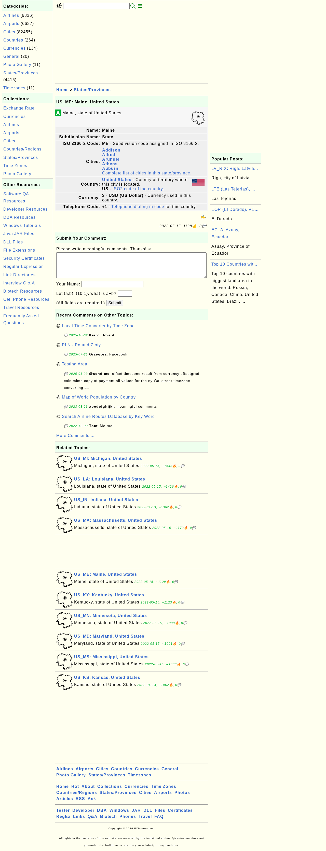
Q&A (93, 816)
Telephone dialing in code (137, 206)
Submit (114, 303)
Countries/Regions (22, 149)
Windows (119, 810)
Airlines (11, 15)
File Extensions (19, 250)
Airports (11, 23)
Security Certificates (24, 258)
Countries (13, 40)
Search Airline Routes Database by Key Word (108, 416)
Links (79, 816)
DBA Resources (19, 217)
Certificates (180, 810)
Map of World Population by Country (99, 397)
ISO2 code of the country (138, 189)
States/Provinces (20, 73)
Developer (83, 810)
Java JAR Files (18, 233)
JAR (136, 810)
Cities (9, 32)
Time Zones (15, 165)
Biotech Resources (22, 291)
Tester (63, 810)
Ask (92, 799)
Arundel (110, 159)
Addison (111, 150)
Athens (110, 164)
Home (62, 90)
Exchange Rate (19, 108)
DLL (147, 810)
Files (160, 810)
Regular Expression (23, 266)
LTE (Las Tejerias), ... (233, 189)
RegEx (63, 816)
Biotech (108, 816)
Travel (145, 816)
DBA (102, 810)
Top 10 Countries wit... (234, 264)
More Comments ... (75, 435)
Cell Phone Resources (26, 299)
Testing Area (74, 364)
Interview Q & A (19, 283)
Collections (109, 786)
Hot (75, 786)
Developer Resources (25, 209)
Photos (182, 792)
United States (116, 179)
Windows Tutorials (22, 225)
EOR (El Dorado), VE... (235, 209)
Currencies (14, 48)
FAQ (159, 816)
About (88, 786)
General (11, 56)
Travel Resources (21, 307)
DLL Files (13, 242)
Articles (64, 799)
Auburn (110, 168)
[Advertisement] (27, 403)
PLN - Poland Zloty (81, 345)
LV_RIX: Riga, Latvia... (234, 168)
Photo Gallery (17, 64)
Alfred (108, 155)
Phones (127, 816)
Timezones (14, 88)
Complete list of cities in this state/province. (147, 173)
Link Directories (19, 275)
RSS (80, 799)
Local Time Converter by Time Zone (98, 326)
